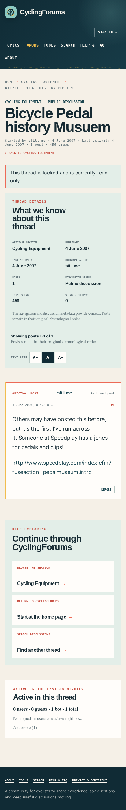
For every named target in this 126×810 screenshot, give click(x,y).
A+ (60, 357)
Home (10, 82)
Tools (50, 45)
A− (35, 357)
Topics (12, 45)
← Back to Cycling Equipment (29, 153)
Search (68, 45)
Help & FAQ (92, 45)
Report (106, 489)
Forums (31, 45)
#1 (113, 405)
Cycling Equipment (41, 82)
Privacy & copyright (89, 780)
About (11, 57)
